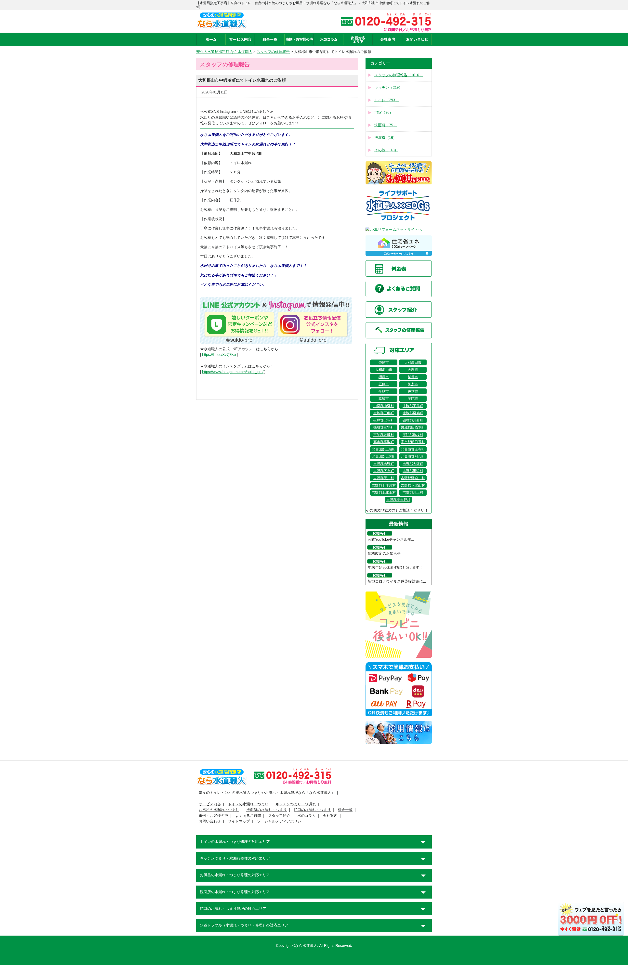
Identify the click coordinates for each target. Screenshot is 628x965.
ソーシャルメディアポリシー (281, 821)
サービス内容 (210, 804)
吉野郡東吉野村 (398, 500)
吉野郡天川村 (383, 478)
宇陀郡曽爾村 (383, 435)
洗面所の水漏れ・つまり (266, 810)
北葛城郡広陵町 (384, 456)
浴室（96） (383, 113)
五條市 (384, 384)
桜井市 (413, 377)
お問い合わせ (210, 821)
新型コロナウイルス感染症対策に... (397, 581)
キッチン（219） (388, 88)
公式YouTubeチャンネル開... (391, 539)
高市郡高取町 (383, 442)
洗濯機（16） (385, 138)
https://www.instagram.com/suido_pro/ (232, 372)
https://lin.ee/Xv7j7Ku (219, 355)
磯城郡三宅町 (383, 427)
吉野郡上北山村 (384, 492)
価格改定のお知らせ (384, 553)
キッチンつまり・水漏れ (295, 804)
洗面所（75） (385, 125)
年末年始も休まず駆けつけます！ (395, 567)
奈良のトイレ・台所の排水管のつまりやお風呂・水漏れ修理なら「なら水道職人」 (267, 793)
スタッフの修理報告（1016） (398, 75)
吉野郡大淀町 (413, 464)
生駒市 (384, 391)
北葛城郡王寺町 (413, 449)
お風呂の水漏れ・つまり (219, 810)
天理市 (413, 370)
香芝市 (413, 391)
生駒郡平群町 (413, 406)
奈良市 (384, 362)
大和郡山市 (383, 370)
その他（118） (386, 150)
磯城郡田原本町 (413, 427)
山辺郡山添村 (383, 406)
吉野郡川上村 (413, 492)
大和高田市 (412, 362)
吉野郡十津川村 (384, 485)
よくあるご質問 (248, 816)
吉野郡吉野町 (383, 464)
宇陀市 (413, 398)
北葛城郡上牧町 (384, 449)
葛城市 (384, 398)
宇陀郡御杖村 (413, 435)
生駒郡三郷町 (383, 413)
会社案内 (330, 816)
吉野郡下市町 (383, 471)
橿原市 (384, 377)
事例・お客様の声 (213, 816)
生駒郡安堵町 (383, 420)
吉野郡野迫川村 (413, 478)
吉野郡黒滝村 (413, 471)
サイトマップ (239, 821)
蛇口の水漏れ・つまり (312, 810)
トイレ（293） (386, 100)
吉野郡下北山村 (413, 485)
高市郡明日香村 (413, 442)
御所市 (413, 384)
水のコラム (306, 816)
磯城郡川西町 (413, 420)
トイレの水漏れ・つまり (248, 804)
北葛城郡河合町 (413, 456)
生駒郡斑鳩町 (413, 413)
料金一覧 (345, 810)
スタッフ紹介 (279, 816)
